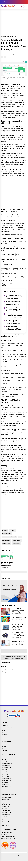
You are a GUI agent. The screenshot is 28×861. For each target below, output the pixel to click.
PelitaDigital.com (6, 774)
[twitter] (4, 2)
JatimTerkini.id (5, 799)
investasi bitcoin (6, 540)
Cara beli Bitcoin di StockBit (9, 537)
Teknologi (4, 750)
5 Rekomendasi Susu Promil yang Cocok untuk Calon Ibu (19, 642)
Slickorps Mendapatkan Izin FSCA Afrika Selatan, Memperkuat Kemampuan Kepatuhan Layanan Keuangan (13, 303)
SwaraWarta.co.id (6, 765)
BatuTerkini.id (5, 808)
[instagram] (6, 2)
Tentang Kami (5, 725)
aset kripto (5, 530)
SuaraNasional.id (6, 759)
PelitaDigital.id (5, 776)
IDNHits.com (5, 769)
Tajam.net (4, 761)
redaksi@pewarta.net (10, 836)
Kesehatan (4, 748)
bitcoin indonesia (6, 533)
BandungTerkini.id (6, 804)
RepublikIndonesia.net (7, 763)
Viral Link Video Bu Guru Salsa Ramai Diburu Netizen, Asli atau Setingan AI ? (19, 610)
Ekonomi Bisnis (5, 743)
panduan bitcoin (17, 540)
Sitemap (3, 672)
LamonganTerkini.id (6, 821)
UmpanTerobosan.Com (8, 670)
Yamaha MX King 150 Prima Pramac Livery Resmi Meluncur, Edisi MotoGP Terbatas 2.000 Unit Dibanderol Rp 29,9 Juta (19, 634)
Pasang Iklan (5, 734)
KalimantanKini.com (6, 782)
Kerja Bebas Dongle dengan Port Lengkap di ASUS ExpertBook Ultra (19, 626)
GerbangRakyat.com (6, 767)
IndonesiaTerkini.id (6, 797)
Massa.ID (4, 668)
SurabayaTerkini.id (6, 806)
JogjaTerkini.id (5, 803)
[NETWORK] (21, 6)
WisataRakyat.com (6, 780)
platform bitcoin (6, 543)
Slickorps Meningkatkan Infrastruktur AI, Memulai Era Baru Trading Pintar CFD (13, 309)
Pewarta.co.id (5, 758)
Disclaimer (4, 730)
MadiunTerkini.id (6, 814)
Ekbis (19, 537)
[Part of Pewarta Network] (14, 716)
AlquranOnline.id (5, 789)
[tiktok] (11, 2)
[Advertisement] (14, 22)
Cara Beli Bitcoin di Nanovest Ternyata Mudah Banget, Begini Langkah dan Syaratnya (14, 297)
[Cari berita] (26, 2)
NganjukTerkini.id (6, 818)
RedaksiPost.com (6, 773)
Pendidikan (4, 746)
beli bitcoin (12, 530)
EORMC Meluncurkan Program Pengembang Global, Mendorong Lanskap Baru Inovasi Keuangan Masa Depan (14, 315)
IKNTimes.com (5, 771)
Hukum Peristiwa (6, 745)
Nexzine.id (4, 788)
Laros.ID (3, 666)
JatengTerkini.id (5, 801)
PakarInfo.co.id (5, 784)
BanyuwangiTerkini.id (7, 812)
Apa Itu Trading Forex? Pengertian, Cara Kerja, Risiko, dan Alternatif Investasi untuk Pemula (13, 328)
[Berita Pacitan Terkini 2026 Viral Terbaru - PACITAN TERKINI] (8, 7)
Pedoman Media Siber (7, 727)
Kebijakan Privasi (6, 729)
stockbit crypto (13, 36)
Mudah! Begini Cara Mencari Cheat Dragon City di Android (19, 618)
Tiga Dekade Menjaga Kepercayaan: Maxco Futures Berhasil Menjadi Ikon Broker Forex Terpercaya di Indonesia (13, 322)
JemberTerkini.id (6, 810)
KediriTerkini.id (5, 819)
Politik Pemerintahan (6, 741)
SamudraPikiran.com (7, 778)
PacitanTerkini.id (5, 36)
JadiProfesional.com (6, 786)
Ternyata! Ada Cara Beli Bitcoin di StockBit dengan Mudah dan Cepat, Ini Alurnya (7, 564)
